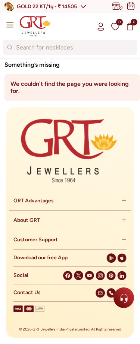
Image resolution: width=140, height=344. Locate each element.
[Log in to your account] (101, 26)
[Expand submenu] (124, 201)
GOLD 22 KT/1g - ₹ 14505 (47, 6)
